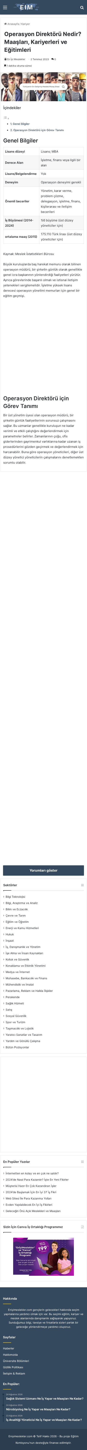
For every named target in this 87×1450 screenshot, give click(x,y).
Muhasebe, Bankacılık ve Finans (26, 978)
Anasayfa (13, 23)
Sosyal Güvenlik (16, 1016)
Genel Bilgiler (21, 123)
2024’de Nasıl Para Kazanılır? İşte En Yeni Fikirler (37, 1179)
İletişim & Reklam (14, 1373)
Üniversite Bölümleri (16, 1361)
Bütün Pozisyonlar (17, 1047)
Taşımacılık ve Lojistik (20, 1028)
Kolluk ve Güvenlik (17, 959)
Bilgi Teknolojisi (15, 896)
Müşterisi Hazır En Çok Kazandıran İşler (31, 1186)
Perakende (13, 997)
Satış (9, 1009)
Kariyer (25, 23)
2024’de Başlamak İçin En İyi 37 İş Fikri (31, 1192)
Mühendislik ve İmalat (20, 984)
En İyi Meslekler (16, 59)
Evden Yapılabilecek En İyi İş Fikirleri (29, 1204)
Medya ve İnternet (18, 972)
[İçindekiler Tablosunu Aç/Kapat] (6, 118)
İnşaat (10, 940)
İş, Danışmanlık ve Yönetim (23, 947)
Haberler (8, 1348)
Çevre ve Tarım (16, 915)
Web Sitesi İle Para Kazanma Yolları (28, 1198)
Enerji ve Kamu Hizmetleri (22, 928)
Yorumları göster (43, 870)
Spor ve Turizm (15, 1022)
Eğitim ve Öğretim (17, 921)
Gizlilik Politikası (13, 1367)
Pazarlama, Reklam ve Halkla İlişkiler (29, 990)
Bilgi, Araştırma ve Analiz (22, 903)
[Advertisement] (43, 348)
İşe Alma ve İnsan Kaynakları (24, 953)
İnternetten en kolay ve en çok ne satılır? (32, 1173)
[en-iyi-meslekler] (26, 7)
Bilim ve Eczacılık (17, 909)
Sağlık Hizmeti (15, 1003)
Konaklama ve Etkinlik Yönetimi (26, 965)
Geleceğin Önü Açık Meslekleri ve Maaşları (33, 1211)
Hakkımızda (10, 1354)
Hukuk (10, 934)
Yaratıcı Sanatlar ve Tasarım (24, 1034)
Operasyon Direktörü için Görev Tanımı (38, 130)
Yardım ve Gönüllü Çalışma (23, 1041)
